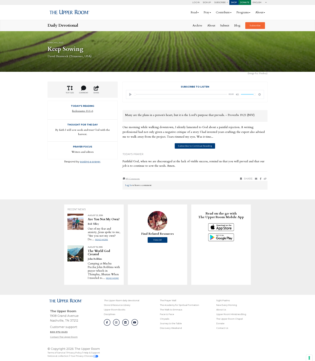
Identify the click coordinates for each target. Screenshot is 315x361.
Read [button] (194, 12)
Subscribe (255, 25)
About (211, 25)
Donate (244, 2)
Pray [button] (206, 12)
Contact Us (222, 328)
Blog (237, 25)
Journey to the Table (171, 323)
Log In (196, 2)
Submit (224, 25)
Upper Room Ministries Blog (231, 314)
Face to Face (167, 314)
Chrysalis (164, 318)
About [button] (259, 12)
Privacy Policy (74, 352)
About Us (221, 309)
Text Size (70, 93)
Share (96, 93)
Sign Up (207, 2)
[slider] (180, 94)
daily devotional (121, 300)
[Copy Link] (265, 178)
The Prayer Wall (168, 300)
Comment (83, 93)
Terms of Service (56, 352)
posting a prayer (90, 161)
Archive (197, 25)
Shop (234, 2)
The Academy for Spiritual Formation (179, 305)
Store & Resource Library (117, 305)
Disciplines (109, 314)
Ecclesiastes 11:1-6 (82, 111)
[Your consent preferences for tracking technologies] (309, 358)
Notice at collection (58, 356)
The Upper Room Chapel (229, 318)
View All (157, 239)
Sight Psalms (223, 300)
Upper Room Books (114, 309)
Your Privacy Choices (81, 356)
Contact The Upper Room (64, 337)
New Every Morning (226, 305)
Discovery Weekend (171, 328)
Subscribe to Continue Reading (195, 146)
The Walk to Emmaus (171, 309)
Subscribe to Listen (195, 86)
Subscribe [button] (220, 2)
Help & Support (92, 352)
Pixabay (263, 73)
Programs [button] (242, 12)
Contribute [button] (223, 12)
